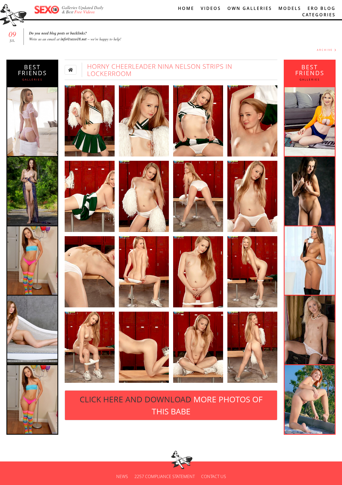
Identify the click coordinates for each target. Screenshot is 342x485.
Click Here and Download (171, 405)
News (122, 476)
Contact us (213, 476)
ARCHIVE (325, 50)
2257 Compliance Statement (164, 476)
